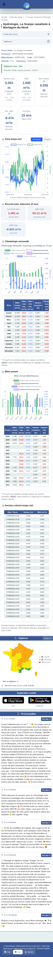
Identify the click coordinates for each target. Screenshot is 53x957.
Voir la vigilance (9, 681)
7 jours (47, 139)
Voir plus (45, 719)
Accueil (4, 17)
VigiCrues (14, 628)
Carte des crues (16, 17)
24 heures (36, 139)
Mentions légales (43, 948)
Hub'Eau (32, 625)
